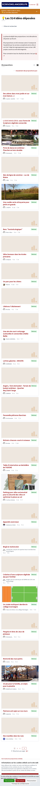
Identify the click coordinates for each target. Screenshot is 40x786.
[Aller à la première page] (15, 4)
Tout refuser (20, 781)
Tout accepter (9, 781)
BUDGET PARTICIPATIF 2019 (10, 11)
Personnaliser (31, 781)
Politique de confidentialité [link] (20, 784)
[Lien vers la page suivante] (24, 748)
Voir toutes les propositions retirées (12, 759)
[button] (34, 65)
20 (26, 751)
